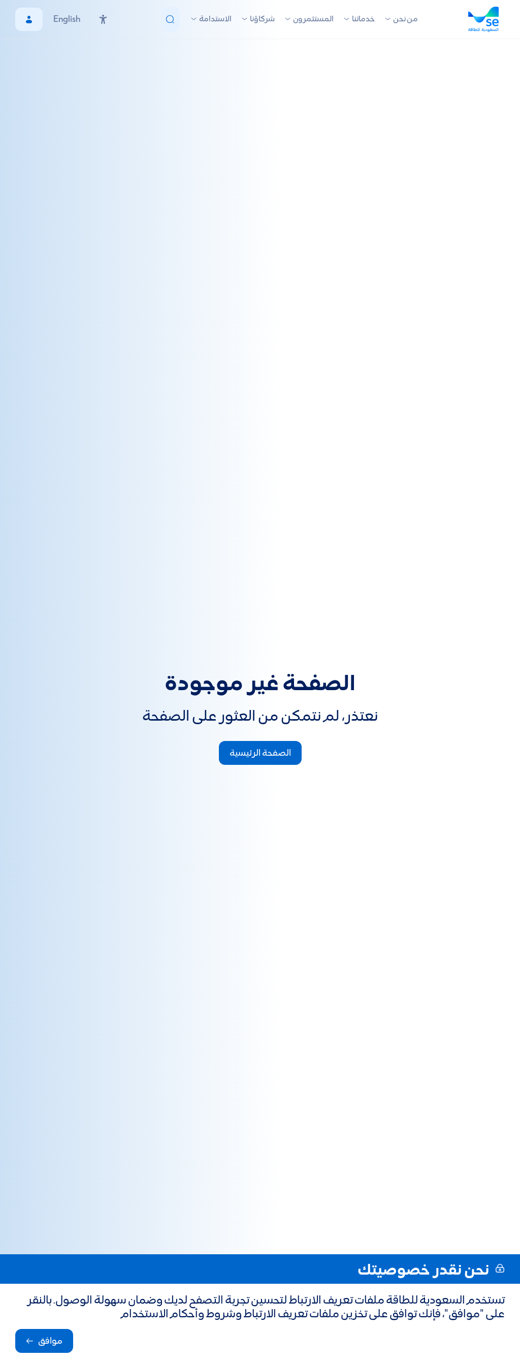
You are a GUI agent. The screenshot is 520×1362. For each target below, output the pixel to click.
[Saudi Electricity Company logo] (486, 19)
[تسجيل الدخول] (29, 19)
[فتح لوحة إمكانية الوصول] (103, 19)
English (66, 19)
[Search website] (170, 19)
